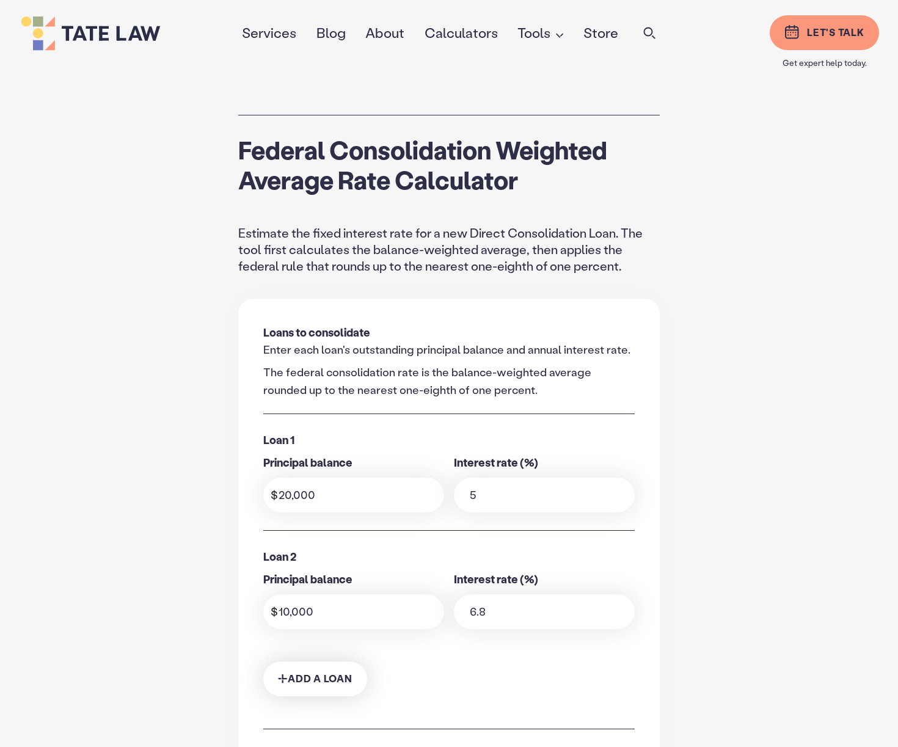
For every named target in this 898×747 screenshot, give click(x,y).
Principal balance (307, 462)
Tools (533, 33)
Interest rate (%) (496, 462)
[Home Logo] (120, 33)
